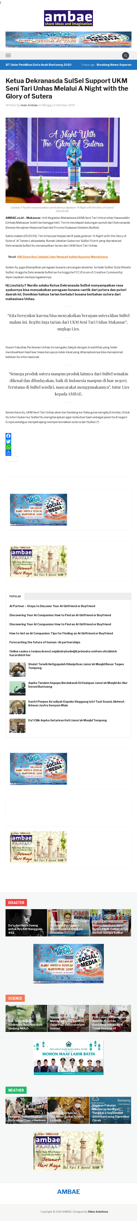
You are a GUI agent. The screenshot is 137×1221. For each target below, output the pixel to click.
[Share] (69, 453)
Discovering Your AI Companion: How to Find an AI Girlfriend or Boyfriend (60, 615)
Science (15, 998)
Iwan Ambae (29, 105)
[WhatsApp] (69, 447)
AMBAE (68, 1191)
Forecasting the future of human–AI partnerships (44, 642)
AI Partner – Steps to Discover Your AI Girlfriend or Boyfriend (52, 606)
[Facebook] (69, 436)
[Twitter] (69, 441)
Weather (16, 1090)
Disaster (16, 902)
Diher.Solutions (98, 1211)
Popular (15, 596)
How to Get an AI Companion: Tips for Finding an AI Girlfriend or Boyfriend (61, 633)
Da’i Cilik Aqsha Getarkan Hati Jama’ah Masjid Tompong (67, 720)
